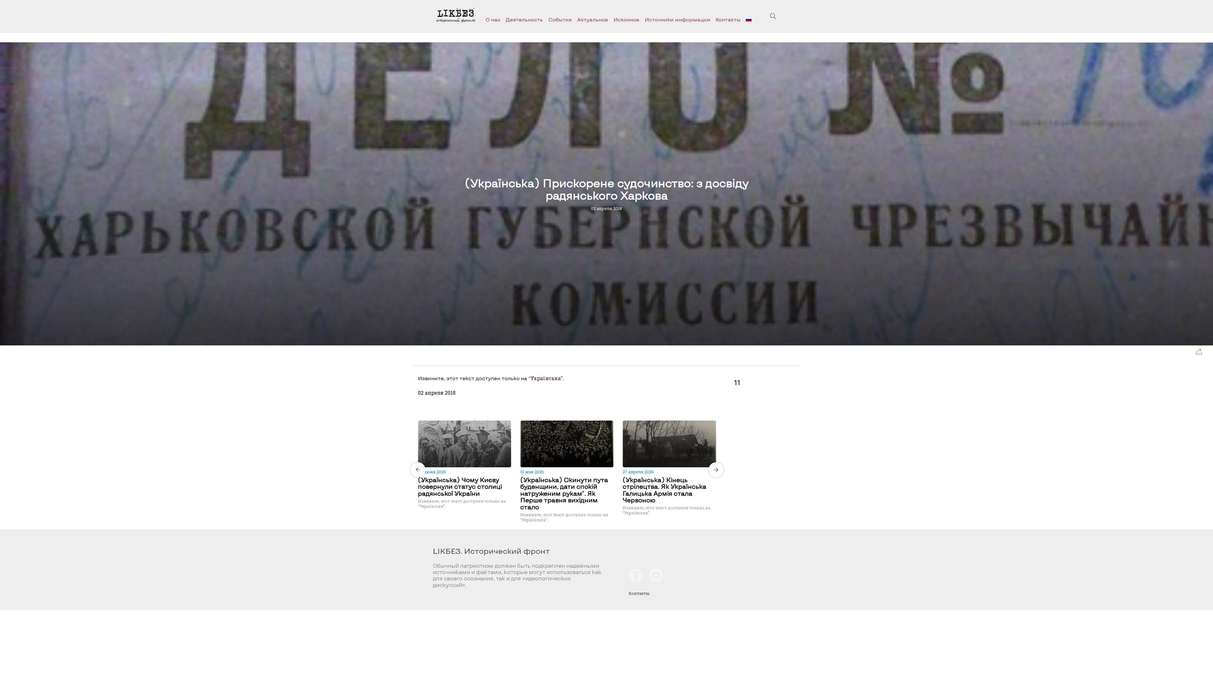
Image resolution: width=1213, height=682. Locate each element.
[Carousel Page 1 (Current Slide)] (565, 419)
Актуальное (592, 19)
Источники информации (677, 19)
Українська (545, 378)
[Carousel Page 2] (569, 419)
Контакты (727, 19)
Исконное (626, 19)
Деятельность (524, 19)
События (560, 19)
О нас (493, 19)
